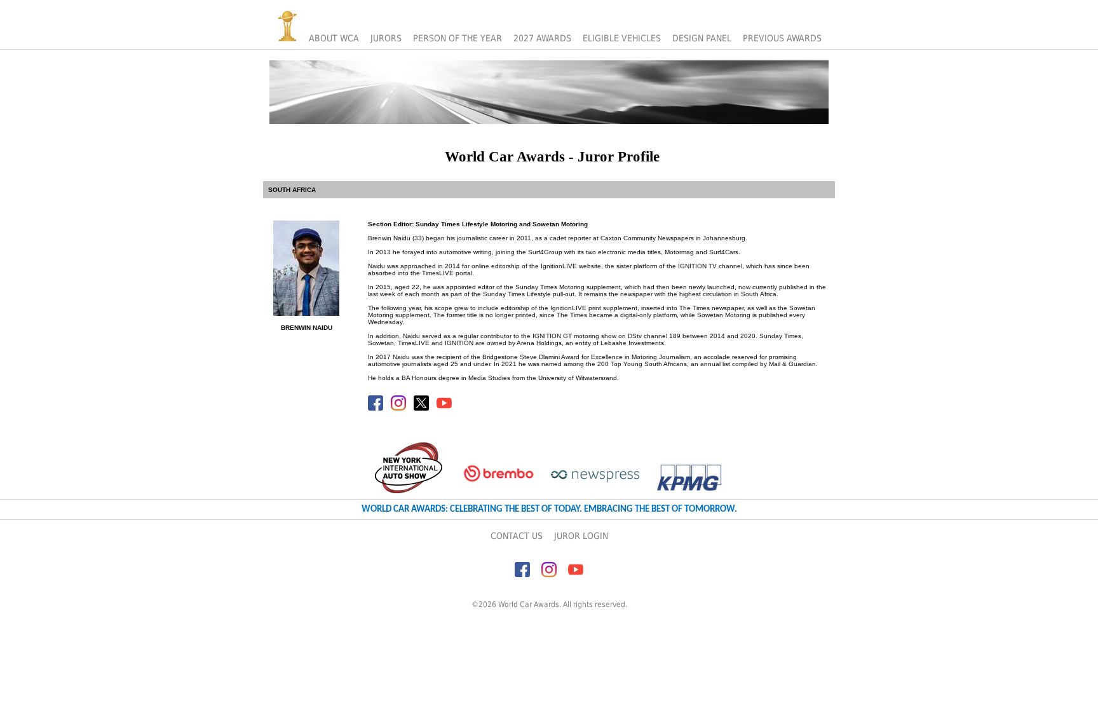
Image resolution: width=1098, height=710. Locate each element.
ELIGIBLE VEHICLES (622, 38)
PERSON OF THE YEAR (457, 38)
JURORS (386, 38)
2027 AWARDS (542, 38)
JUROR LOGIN (581, 536)
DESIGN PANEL (701, 38)
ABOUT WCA (334, 38)
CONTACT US (517, 536)
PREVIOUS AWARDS (782, 38)
